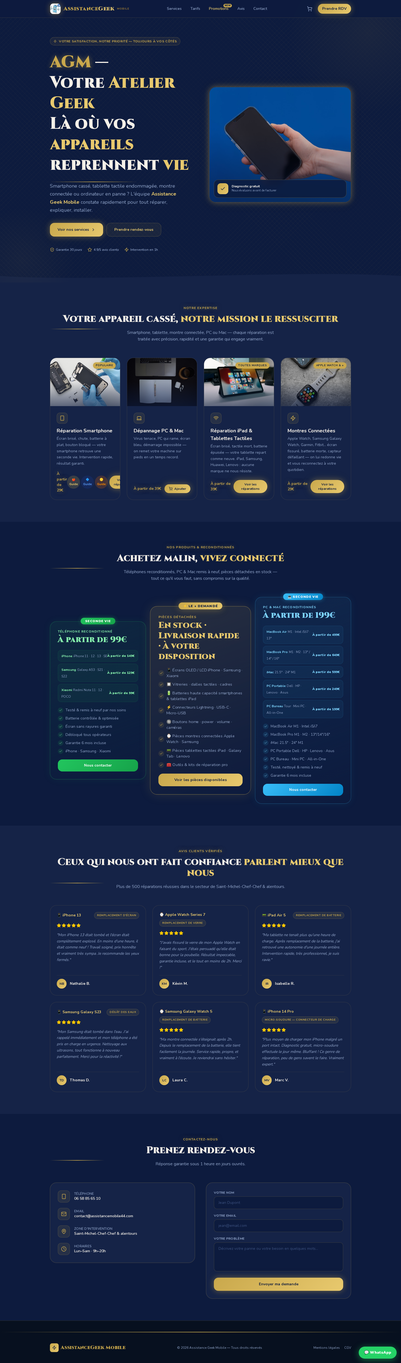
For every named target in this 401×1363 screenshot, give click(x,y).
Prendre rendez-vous (133, 229)
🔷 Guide (87, 481)
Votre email (225, 1215)
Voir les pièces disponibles (200, 779)
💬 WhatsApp (377, 1352)
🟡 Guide (101, 481)
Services (174, 8)
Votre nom (224, 1192)
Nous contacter (98, 765)
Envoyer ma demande (278, 1284)
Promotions (219, 8)
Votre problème (229, 1238)
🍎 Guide (73, 481)
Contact (260, 8)
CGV (347, 1347)
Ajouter (180, 489)
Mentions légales (326, 1347)
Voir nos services (73, 229)
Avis (241, 8)
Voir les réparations (250, 486)
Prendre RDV (334, 8)
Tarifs (195, 8)
